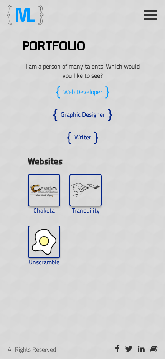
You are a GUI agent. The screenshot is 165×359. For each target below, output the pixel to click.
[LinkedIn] (141, 349)
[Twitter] (128, 349)
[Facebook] (117, 349)
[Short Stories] (153, 349)
